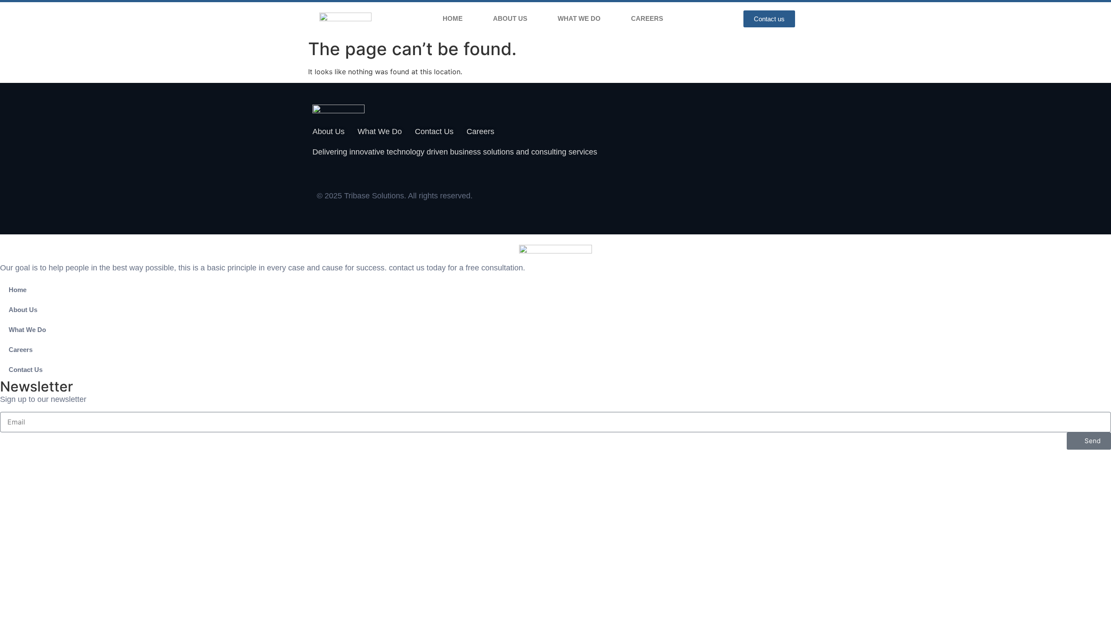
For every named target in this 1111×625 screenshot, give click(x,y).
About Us (510, 18)
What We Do (579, 18)
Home (453, 18)
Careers (647, 18)
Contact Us (26, 369)
